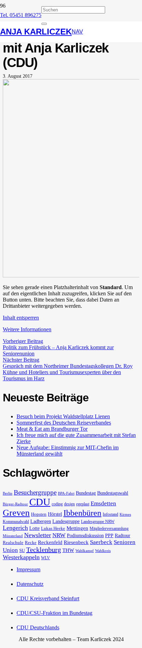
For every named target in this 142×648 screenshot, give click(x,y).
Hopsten (39, 514)
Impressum (28, 569)
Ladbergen (40, 521)
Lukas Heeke (53, 528)
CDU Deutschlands (38, 627)
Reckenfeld (50, 542)
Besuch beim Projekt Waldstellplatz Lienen (63, 416)
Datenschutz (30, 584)
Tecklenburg (43, 549)
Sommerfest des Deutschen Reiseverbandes (64, 423)
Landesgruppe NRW (97, 521)
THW (68, 550)
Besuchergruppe (35, 492)
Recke (31, 542)
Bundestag (86, 493)
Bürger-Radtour (15, 504)
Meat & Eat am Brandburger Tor (52, 429)
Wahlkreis (103, 551)
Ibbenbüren (82, 512)
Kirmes (125, 514)
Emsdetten (103, 503)
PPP (109, 535)
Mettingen (77, 528)
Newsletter (37, 535)
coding (57, 504)
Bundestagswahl (112, 493)
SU (22, 550)
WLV (45, 557)
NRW (58, 535)
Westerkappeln (21, 557)
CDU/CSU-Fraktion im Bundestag (54, 613)
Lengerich (15, 527)
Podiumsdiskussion (85, 535)
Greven (16, 513)
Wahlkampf (84, 551)
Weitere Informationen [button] (27, 329)
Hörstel (55, 514)
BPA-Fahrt (66, 493)
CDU (39, 501)
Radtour (122, 535)
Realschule (13, 542)
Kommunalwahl (16, 521)
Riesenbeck (76, 542)
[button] (77, 31)
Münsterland (13, 536)
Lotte (34, 528)
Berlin (7, 493)
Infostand (110, 514)
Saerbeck (101, 542)
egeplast (82, 504)
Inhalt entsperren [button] (21, 318)
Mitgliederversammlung (109, 528)
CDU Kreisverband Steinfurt (48, 598)
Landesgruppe (66, 521)
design (69, 504)
